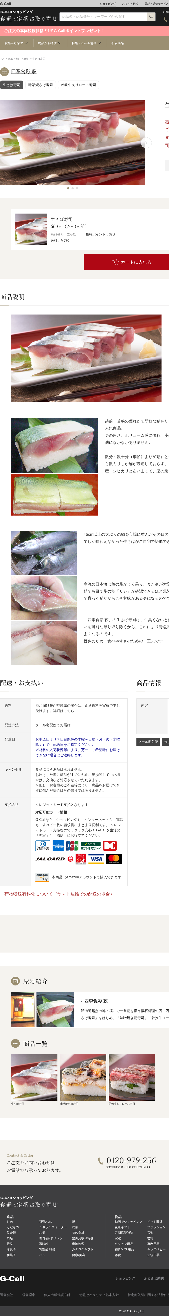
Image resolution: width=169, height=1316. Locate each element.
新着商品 (117, 43)
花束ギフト (122, 1227)
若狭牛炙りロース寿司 (78, 85)
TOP (2, 58)
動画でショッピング (128, 1221)
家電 (118, 1238)
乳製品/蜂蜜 (47, 1249)
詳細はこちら (63, 711)
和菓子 (11, 1255)
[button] (68, 188)
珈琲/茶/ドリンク (50, 1238)
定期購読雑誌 (124, 1232)
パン (42, 1255)
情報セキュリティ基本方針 (99, 1295)
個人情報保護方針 (57, 1295)
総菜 (75, 1227)
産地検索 (78, 1244)
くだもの (13, 1227)
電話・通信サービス (157, 3)
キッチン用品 (124, 1244)
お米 (10, 1221)
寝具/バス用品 (124, 1249)
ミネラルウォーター (53, 1227)
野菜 (10, 1244)
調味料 (43, 1244)
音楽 (150, 1232)
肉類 (10, 1238)
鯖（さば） (22, 58)
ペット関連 (155, 1221)
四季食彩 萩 (24, 71)
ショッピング (108, 3)
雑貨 (118, 1255)
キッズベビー (156, 1249)
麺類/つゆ (45, 1221)
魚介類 (11, 1232)
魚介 (10, 58)
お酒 (42, 1232)
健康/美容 (78, 1255)
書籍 (150, 1238)
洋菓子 (11, 1249)
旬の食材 (78, 1232)
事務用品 (153, 1244)
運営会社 (6, 1295)
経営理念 (28, 1295)
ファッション (156, 1227)
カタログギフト (83, 1249)
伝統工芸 (153, 1255)
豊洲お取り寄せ (83, 1238)
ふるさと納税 (130, 3)
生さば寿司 (11, 85)
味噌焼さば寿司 (40, 85)
